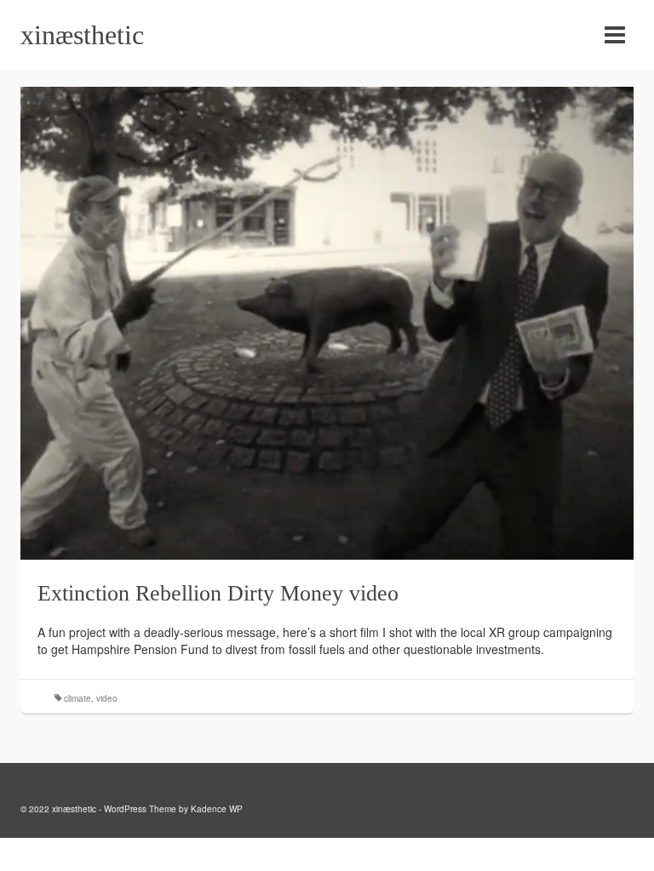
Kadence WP (217, 809)
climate (77, 698)
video (107, 698)
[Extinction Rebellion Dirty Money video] (327, 321)
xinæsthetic (82, 35)
